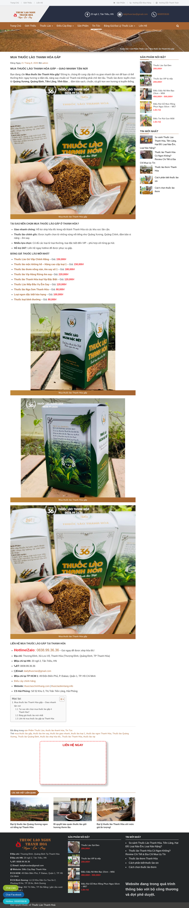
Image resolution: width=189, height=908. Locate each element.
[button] (178, 26)
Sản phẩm (121, 3)
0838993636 (163, 14)
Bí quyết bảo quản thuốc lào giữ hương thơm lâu (70, 825)
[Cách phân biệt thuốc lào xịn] (147, 180)
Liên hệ (39, 3)
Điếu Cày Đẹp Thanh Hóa (34, 869)
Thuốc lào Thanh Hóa (72, 736)
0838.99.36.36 (48, 650)
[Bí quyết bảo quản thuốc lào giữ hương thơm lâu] (72, 809)
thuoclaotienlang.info (62, 686)
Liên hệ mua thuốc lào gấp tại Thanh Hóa (36, 719)
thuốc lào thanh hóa (55, 730)
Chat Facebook (13, 894)
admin (45, 63)
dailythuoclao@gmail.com (135, 14)
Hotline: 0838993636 (16, 901)
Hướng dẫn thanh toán (169, 3)
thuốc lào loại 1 (78, 733)
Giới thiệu (27, 3)
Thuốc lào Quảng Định (28, 736)
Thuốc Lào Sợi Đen (162, 65)
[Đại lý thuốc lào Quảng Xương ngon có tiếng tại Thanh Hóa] (29, 809)
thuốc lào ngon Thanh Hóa (98, 733)
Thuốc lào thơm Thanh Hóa (143, 858)
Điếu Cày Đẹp (64, 26)
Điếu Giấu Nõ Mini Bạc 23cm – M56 (163, 91)
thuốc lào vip (89, 736)
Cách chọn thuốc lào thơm (142, 867)
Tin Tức (96, 26)
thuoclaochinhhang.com (36, 686)
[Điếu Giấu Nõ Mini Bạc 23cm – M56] (146, 94)
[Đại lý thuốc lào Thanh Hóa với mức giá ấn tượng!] (116, 809)
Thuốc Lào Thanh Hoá (43, 905)
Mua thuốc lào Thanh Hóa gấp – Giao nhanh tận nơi (35, 704)
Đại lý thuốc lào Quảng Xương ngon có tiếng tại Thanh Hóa (29, 825)
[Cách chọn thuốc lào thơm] (147, 191)
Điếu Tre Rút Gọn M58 (163, 118)
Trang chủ (14, 3)
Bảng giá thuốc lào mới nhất (31, 715)
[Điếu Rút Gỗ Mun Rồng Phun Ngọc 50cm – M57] (146, 107)
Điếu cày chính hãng (25, 681)
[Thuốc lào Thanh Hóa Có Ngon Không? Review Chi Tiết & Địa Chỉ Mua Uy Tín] (147, 155)
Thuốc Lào (46, 26)
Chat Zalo (11, 888)
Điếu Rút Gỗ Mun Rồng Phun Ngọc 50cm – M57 (164, 105)
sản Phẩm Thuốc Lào (139, 49)
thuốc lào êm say (41, 733)
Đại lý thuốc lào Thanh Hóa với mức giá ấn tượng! (115, 825)
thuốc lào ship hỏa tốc (50, 736)
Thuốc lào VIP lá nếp (163, 78)
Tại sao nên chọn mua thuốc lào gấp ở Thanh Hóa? (35, 710)
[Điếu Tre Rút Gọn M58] (146, 120)
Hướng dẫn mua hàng (142, 3)
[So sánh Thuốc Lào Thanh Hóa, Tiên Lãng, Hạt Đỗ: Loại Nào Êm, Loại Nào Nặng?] (147, 140)
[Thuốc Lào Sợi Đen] (146, 67)
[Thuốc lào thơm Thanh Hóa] (147, 170)
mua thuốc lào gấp (23, 733)
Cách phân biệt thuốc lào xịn (144, 863)
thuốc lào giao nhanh (60, 733)
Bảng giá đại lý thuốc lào (119, 26)
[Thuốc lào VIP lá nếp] (146, 80)
